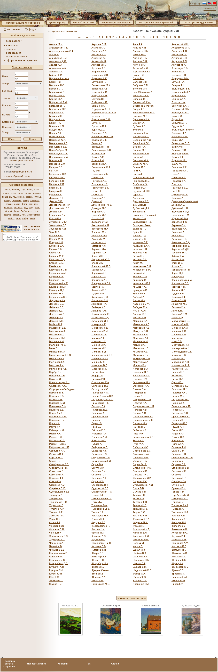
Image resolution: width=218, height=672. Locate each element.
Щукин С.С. (178, 570)
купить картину (57, 22)
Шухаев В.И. (140, 566)
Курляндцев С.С (58, 297)
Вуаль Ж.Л (177, 163)
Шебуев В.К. (139, 553)
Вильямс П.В (179, 150)
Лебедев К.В (98, 307)
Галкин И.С (139, 167)
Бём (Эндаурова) (142, 92)
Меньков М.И (98, 348)
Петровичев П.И (142, 399)
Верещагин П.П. (100, 146)
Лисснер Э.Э (56, 317)
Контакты (63, 663)
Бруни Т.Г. (97, 122)
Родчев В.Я (55, 437)
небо (29, 190)
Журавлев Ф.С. (99, 221)
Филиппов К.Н (179, 525)
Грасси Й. (177, 184)
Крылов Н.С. (140, 286)
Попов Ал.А (55, 413)
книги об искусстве (83, 22)
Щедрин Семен (100, 570)
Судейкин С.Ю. (57, 488)
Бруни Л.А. (177, 119)
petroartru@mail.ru (21, 171)
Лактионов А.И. (99, 300)
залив (28, 193)
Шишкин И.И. (179, 556)
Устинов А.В (178, 515)
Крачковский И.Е (58, 283)
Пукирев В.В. (179, 420)
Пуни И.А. (54, 423)
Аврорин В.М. (99, 44)
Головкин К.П (56, 180)
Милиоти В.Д (98, 351)
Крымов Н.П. (179, 286)
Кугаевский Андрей (111, 606)
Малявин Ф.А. (140, 334)
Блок (37, 207)
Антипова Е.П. (179, 58)
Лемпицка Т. (178, 310)
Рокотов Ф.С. (98, 440)
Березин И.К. (179, 95)
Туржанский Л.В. (100, 508)
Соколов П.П (98, 474)
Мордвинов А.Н (180, 362)
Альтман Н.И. (98, 54)
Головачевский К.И (143, 177)
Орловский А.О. (58, 385)
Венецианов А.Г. (58, 143)
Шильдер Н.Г (140, 556)
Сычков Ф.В (139, 491)
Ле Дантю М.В (179, 303)
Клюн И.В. (177, 262)
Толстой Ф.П (140, 502)
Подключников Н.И (143, 406)
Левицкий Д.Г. (56, 310)
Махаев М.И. (98, 344)
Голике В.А (97, 177)
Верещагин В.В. (58, 146)
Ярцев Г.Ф (177, 584)
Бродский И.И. (57, 119)
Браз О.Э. (177, 116)
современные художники (63, 31)
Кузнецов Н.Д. (57, 290)
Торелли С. (178, 502)
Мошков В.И (139, 365)
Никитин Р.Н (98, 379)
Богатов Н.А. (178, 102)
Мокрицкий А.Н (141, 358)
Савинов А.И (179, 447)
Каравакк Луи (98, 249)
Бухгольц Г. (139, 129)
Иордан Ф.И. (56, 242)
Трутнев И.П (139, 505)
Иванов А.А (178, 232)
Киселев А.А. (140, 259)
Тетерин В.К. (56, 498)
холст (13, 193)
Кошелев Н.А (56, 280)
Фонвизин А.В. (180, 529)
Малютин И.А (56, 334)
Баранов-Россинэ (59, 78)
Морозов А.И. (56, 365)
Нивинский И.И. (141, 375)
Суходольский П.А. (101, 491)
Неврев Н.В (178, 372)
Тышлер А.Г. (56, 512)
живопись (12, 45)
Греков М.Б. (55, 187)
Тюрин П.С (139, 512)
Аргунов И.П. (98, 64)
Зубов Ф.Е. (139, 232)
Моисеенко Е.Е (99, 358)
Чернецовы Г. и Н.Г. (102, 543)
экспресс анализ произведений (23, 22)
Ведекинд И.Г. (99, 139)
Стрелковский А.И (143, 484)
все (80, 37)
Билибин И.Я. (140, 99)
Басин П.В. (55, 81)
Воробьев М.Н (179, 160)
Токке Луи (96, 502)
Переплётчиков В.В (102, 396)
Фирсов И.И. (98, 529)
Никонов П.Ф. (140, 379)
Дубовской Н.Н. (180, 208)
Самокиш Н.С (99, 454)
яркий (17, 204)
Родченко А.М (99, 437)
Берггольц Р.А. (141, 95)
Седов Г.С (54, 461)
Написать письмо (36, 663)
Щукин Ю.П (55, 573)
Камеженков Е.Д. (181, 242)
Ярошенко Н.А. (141, 584)
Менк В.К (54, 348)
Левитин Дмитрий (150, 606)
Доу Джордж (139, 204)
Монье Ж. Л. (98, 362)
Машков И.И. (140, 344)
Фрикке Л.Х (97, 532)
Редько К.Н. (178, 426)
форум (32, 29)
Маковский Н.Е (141, 327)
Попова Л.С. (139, 413)
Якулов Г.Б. (55, 584)
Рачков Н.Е (139, 426)
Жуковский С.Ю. (58, 221)
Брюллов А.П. (179, 122)
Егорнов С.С (98, 211)
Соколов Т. (177, 474)
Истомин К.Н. (98, 242)
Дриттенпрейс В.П (59, 208)
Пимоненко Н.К (99, 402)
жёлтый (8, 211)
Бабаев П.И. (178, 71)
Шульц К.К (177, 563)
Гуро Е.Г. (138, 194)
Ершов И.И (55, 218)
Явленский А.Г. (180, 577)
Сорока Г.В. (97, 481)
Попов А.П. (178, 409)
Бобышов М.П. (99, 102)
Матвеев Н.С (98, 341)
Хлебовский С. (180, 532)
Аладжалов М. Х (181, 47)
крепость (18, 207)
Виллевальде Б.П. (101, 150)
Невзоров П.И (140, 372)
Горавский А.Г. (180, 180)
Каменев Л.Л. (98, 245)
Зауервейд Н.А (99, 228)
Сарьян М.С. (56, 457)
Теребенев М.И (180, 495)
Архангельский (57, 68)
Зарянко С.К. (179, 225)
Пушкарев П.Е (179, 423)
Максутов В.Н (140, 331)
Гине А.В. (177, 174)
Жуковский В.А (180, 218)
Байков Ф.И (55, 75)
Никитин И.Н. (56, 379)
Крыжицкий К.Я (57, 286)
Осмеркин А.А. (141, 385)
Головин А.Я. (179, 177)
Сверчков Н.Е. (141, 457)
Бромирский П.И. (101, 119)
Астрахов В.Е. (99, 71)
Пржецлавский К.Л (143, 416)
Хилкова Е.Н (140, 532)
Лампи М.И (139, 300)
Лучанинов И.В (99, 321)
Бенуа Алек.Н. (57, 95)
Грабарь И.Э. (140, 184)
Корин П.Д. (178, 273)
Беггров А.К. (178, 85)
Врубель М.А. (140, 163)
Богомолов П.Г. (57, 109)
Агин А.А (137, 44)
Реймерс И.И (56, 430)
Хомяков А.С (98, 536)
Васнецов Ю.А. (57, 139)
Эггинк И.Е (97, 573)
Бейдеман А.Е (99, 88)
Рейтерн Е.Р (98, 430)
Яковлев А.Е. (140, 580)
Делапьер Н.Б (140, 198)
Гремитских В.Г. (100, 187)
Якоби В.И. (97, 580)
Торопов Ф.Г (56, 505)
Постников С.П (180, 413)
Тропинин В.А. (99, 505)
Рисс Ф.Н (138, 433)
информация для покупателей (156, 22)
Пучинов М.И (140, 423)
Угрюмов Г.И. (56, 515)
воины (6, 193)
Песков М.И (178, 396)
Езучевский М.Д (180, 211)
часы (18, 218)
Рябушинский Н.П (59, 447)
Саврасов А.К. (99, 450)
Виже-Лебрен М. (58, 150)
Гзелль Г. (138, 174)
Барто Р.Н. (138, 78)
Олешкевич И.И (141, 382)
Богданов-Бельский (143, 105)
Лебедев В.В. (56, 307)
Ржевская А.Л (98, 433)
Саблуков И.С (140, 447)
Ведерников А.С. (142, 139)
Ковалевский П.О (101, 266)
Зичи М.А (54, 232)
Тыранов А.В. (140, 508)
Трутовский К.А (180, 505)
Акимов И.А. (98, 47)
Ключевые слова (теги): (22, 184)
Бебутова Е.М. (141, 85)
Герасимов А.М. (180, 170)
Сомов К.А (55, 481)
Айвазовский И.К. (58, 47)
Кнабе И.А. (55, 266)
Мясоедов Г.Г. (99, 368)
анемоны (34, 200)
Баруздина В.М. (180, 78)
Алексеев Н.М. (141, 51)
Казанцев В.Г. (140, 242)
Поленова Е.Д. (99, 409)
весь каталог (13, 40)
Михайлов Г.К (56, 358)
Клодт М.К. (97, 262)
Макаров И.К (98, 324)
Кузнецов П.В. (99, 290)
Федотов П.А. (140, 522)
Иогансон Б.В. (179, 239)
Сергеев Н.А (140, 461)
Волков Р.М (97, 160)
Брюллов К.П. (56, 126)
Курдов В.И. (178, 293)
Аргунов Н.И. (140, 64)
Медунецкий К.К (180, 344)
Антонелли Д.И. (58, 61)
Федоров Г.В (98, 522)
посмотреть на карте (22, 160)
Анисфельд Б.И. (58, 58)
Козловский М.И (58, 269)
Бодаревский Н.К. (101, 109)
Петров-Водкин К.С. (102, 399)
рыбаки (16, 215)
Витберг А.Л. (98, 153)
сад (26, 207)
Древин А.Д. (178, 204)
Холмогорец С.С (58, 536)
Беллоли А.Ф (140, 88)
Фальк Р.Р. (54, 522)
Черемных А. (56, 543)
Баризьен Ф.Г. (99, 78)
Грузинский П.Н (141, 191)
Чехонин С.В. (98, 546)
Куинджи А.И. (140, 290)
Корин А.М (139, 273)
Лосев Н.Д (177, 317)
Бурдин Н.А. (56, 129)
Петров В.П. (56, 399)
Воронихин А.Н (99, 163)
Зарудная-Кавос (142, 225)
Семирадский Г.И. (101, 461)
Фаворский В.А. (141, 519)
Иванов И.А (178, 235)
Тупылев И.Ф (56, 508)
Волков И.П (55, 160)
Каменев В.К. (56, 245)
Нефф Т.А (97, 375)
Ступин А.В (178, 484)
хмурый (37, 197)
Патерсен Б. (139, 392)
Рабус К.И (54, 426)
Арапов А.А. (56, 64)
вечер (26, 200)
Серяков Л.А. (179, 464)
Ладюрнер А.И (57, 300)
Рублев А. (96, 443)
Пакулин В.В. (56, 392)
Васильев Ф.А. (57, 136)
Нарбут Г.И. (55, 372)
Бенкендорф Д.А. (181, 92)
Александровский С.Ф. (61, 51)
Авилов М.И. (56, 44)
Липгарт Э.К (139, 314)
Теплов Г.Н (139, 495)
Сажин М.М (178, 450)
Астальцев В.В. (180, 68)
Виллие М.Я (139, 150)
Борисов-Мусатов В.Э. (103, 112)
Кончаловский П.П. (59, 273)
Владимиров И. (180, 153)
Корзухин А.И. (99, 273)
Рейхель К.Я (139, 430)
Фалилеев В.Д (179, 519)
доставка (10, 661)
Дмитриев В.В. (141, 201)
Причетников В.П (181, 416)
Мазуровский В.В (181, 321)
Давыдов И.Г (56, 198)
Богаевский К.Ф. (142, 102)
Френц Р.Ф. (55, 532)
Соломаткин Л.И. (142, 478)
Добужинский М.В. (101, 204)
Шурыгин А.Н (56, 566)
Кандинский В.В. (181, 245)
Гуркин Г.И (97, 194)
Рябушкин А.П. (99, 447)
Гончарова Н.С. (141, 180)
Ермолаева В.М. (181, 215)
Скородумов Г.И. (58, 467)
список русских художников (198, 22)
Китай (24, 204)
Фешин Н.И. (139, 525)
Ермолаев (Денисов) (144, 215)
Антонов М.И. (98, 61)
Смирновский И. (181, 467)
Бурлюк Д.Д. (98, 129)
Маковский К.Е (99, 327)
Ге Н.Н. (137, 170)
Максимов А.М (180, 327)
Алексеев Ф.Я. (180, 51)
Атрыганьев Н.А (141, 71)
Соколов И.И (140, 471)
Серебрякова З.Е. (59, 464)
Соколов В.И (98, 471)
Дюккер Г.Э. (55, 211)
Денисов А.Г (178, 198)
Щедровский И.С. (142, 570)
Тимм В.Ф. (138, 498)
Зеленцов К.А (179, 228)
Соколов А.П (56, 471)
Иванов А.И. (56, 235)
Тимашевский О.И (101, 498)
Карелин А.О (98, 252)
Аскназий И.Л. (140, 68)
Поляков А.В (140, 409)
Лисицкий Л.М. (180, 314)
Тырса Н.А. (178, 508)
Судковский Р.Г (99, 488)
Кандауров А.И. (141, 245)
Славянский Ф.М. (142, 467)
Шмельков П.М (141, 560)
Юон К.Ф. (54, 577)
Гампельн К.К (179, 167)
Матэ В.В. (177, 341)
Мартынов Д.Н (180, 338)
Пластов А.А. (140, 402)
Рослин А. (138, 440)
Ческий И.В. (55, 546)
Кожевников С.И (142, 266)
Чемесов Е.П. (179, 539)
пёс (23, 215)
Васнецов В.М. (180, 136)
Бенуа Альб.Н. (99, 95)
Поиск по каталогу (22, 67)
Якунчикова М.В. (100, 584)
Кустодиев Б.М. (99, 297)
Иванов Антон (99, 235)
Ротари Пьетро (57, 443)
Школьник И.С (57, 560)
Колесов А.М (98, 269)
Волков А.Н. (139, 157)
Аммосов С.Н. (179, 54)
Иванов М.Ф (98, 239)
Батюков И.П (140, 81)
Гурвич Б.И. (55, 194)
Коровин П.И (98, 276)
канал (7, 190)
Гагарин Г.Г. (55, 167)
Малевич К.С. (179, 331)
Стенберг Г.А (179, 481)
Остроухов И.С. (100, 389)
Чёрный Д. (138, 543)
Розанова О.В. (57, 440)
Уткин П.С (54, 519)
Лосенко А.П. (56, 321)
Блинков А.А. (179, 99)
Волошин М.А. (141, 160)
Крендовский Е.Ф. (101, 283)
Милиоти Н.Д (140, 351)
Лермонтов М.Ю (100, 314)
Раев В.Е (96, 426)
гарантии (10, 666)
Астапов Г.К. (56, 71)
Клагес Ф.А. (178, 259)
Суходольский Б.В (59, 491)
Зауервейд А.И (57, 228)
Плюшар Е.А (98, 406)
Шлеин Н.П (97, 560)
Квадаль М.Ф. (56, 256)
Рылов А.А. (178, 443)
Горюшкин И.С (99, 184)
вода (23, 190)
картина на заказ (16, 56)
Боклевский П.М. (181, 109)
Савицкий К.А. (57, 450)
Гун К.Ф (176, 191)
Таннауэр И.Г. (57, 495)
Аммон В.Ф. (139, 54)
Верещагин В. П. (181, 143)
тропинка (16, 200)
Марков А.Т (97, 338)
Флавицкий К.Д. (141, 529)
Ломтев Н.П (139, 317)
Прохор (95, 420)
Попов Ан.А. (98, 413)
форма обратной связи (17, 176)
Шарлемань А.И (58, 553)
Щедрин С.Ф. (56, 570)
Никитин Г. (177, 375)
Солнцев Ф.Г (56, 478)
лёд (31, 207)
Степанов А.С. (57, 484)
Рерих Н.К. (55, 433)
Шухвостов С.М (180, 566)
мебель (15, 190)
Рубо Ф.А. (138, 443)
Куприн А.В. (98, 293)
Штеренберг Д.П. (58, 563)
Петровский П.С (180, 399)
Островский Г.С (180, 385)
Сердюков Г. (178, 461)
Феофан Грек (56, 525)
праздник (6, 197)
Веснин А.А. (139, 146)
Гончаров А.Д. (99, 180)
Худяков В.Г (98, 539)
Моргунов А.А (140, 362)
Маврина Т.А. (140, 321)
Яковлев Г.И (178, 580)
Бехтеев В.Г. (98, 99)
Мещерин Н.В (140, 348)
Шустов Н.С (97, 566)
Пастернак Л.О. (100, 392)
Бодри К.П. (139, 109)
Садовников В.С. (142, 450)
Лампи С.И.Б (179, 300)
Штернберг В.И (99, 563)
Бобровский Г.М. (58, 102)
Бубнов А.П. (139, 126)
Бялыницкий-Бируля (183, 129)
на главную (13, 29)
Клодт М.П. (139, 262)
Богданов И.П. (57, 105)
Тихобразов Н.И (58, 502)
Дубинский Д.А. (141, 208)
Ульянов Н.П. (140, 515)
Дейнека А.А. (98, 198)
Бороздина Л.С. (180, 112)
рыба (32, 218)
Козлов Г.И (177, 266)
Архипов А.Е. (98, 68)
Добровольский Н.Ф (60, 204)
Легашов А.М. (99, 310)
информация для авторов (116, 22)
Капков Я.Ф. (56, 249)
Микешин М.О (57, 351)
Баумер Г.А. (178, 81)
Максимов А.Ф (57, 331)
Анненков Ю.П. (99, 58)
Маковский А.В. (180, 324)
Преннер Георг (99, 416)
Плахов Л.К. (178, 402)
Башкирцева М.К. (101, 85)
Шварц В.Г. (97, 553)
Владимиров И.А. (58, 157)
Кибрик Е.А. (178, 256)
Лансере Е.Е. (56, 303)
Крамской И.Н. (141, 280)
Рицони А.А (178, 433)
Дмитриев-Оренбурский (185, 201)
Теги (88, 663)
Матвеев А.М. (56, 341)
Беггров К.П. (56, 88)
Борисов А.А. (56, 112)
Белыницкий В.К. (181, 88)
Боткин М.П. (56, 116)
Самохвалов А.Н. (142, 454)
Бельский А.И (56, 92)
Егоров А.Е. (139, 211)
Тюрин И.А (97, 512)
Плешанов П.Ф (57, 406)
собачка (7, 215)
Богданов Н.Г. (98, 105)
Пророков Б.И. (57, 420)
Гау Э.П (95, 170)
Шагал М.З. (139, 549)
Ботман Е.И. (98, 116)
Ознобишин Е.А (100, 382)
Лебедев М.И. (140, 307)
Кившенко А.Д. (57, 259)
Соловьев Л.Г (98, 478)
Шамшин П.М (179, 549)
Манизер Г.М (179, 334)
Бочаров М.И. (140, 116)
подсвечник (18, 197)
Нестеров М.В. (57, 375)
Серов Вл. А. (140, 464)
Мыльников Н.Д (57, 368)
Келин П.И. (139, 256)
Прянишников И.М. (143, 420)
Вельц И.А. (178, 139)
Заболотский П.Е (142, 221)
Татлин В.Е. (97, 495)
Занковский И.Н (100, 225)
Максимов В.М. (99, 331)
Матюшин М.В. (57, 344)
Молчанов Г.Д (56, 362)
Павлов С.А (139, 389)
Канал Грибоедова (23, 211)
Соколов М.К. (179, 471)
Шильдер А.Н (98, 556)
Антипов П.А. (140, 58)
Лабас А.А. (139, 297)
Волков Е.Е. (178, 157)
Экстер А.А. (139, 573)
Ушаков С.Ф (98, 519)
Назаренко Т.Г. (180, 368)
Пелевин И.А (56, 396)
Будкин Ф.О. (178, 126)
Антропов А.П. (179, 61)
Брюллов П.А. (99, 126)
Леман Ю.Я (139, 310)
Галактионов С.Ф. (101, 167)
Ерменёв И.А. (99, 215)
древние (37, 193)
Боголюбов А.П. (180, 105)
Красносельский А (182, 280)
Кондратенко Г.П (181, 269)
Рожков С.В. (178, 437)
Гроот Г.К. (96, 191)
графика (11, 49)
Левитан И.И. (179, 307)
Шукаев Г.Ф (139, 563)
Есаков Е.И (97, 218)
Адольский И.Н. (180, 44)
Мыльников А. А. (181, 365)
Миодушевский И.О (60, 355)
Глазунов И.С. (57, 177)
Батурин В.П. (98, 81)
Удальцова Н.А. (100, 515)
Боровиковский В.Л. (144, 112)
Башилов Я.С (56, 85)
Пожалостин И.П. (181, 406)
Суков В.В (138, 488)
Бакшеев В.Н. (179, 75)
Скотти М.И (97, 467)
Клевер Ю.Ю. (56, 262)
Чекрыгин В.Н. (141, 539)
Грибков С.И (139, 187)
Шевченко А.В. (180, 553)
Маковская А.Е (141, 324)
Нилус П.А (177, 379)
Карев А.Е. (55, 252)
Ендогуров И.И (57, 215)
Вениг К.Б (96, 143)
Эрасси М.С (178, 573)
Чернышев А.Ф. (180, 543)
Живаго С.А (139, 218)
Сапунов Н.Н (179, 454)
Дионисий (96, 201)
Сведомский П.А (100, 457)
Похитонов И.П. (58, 416)
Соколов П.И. (56, 474)
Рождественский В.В (144, 437)
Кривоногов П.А (141, 283)
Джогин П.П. (56, 201)
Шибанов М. (56, 556)
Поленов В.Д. (56, 409)
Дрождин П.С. (99, 208)
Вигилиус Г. (178, 146)
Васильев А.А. (99, 133)
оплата (9, 663)
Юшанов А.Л (98, 577)
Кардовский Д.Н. (181, 249)
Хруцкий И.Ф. (179, 536)
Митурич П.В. (179, 355)
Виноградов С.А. (58, 153)
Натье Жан (97, 372)
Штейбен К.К (179, 560)
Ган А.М (53, 170)
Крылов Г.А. (97, 286)
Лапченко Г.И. (99, 303)
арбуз (25, 218)
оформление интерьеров (21, 60)
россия (9, 204)
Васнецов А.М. (141, 136)
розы (36, 190)
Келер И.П (97, 256)
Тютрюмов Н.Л (180, 512)
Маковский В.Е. (57, 327)
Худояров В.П (57, 539)
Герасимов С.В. (58, 174)
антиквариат (13, 52)
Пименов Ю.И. (57, 402)
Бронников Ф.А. (141, 119)
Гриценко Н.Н (56, 191)
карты (21, 193)
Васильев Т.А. (179, 133)
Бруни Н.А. (55, 122)
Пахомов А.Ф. (179, 392)
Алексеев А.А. (99, 51)
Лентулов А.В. (57, 314)
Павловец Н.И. (180, 389)
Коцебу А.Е (178, 276)
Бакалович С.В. (99, 75)
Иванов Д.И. (139, 235)
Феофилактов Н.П (101, 525)
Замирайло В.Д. (58, 225)
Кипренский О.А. (100, 259)
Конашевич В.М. (142, 269)
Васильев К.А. (140, 133)
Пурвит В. (96, 423)
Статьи (115, 663)
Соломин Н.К (179, 478)
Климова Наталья (70, 606)
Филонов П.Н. (57, 529)
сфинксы (33, 204)
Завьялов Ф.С (179, 221)
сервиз (29, 197)
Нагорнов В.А (140, 368)
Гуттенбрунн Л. (180, 194)
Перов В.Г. (138, 396)
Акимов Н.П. (139, 47)
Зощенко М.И (98, 232)
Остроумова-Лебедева (62, 389)
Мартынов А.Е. (141, 338)
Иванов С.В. (139, 239)
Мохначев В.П (99, 365)
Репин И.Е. (178, 430)
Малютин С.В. (99, 334)
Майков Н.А (55, 324)
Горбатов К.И (56, 184)
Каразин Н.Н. (140, 249)
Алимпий (54, 54)
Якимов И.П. (56, 580)
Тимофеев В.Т (180, 498)
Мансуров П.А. (57, 338)
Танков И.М (178, 491)
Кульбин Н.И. (56, 293)
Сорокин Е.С (140, 481)
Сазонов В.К (56, 454)
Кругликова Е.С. (180, 283)
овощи (7, 200)
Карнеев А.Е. (140, 252)
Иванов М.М (56, 239)
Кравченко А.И (99, 280)
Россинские (178, 440)
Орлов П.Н (177, 382)
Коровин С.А (140, 276)
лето (36, 211)
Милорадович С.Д (181, 351)
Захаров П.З (139, 228)
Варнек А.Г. (55, 133)
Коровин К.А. (56, 276)
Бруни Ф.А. (139, 122)
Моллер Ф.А (178, 358)
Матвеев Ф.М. (140, 341)
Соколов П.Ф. (140, 474)
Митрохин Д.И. (141, 355)
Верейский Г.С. (141, 143)
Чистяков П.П (179, 546)
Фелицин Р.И (179, 522)
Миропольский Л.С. (102, 355)
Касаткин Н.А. (179, 252)
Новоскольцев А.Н (59, 382)
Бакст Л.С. (138, 75)
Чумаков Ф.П (98, 549)
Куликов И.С (178, 290)
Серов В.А (97, 464)
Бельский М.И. (99, 92)
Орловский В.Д (99, 385)
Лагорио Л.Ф (178, 297)
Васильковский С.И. (102, 136)
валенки (8, 207)
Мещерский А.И (180, 348)
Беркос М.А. (56, 99)
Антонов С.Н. (140, 61)
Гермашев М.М (99, 174)
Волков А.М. (98, 157)
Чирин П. (138, 546)
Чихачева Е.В (56, 549)
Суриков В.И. (179, 488)
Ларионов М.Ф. (141, 303)
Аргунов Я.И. (179, 64)
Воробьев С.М (57, 163)
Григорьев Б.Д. (180, 187)
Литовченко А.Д (99, 317)
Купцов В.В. (139, 293)
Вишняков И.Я (141, 153)
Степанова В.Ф (99, 484)
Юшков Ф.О (139, 577)
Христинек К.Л (141, 536)
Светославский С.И (182, 457)
